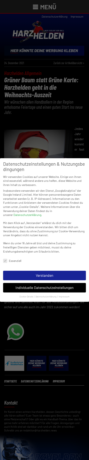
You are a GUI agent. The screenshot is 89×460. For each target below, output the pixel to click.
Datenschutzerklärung (27, 215)
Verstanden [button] (44, 275)
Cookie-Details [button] (26, 296)
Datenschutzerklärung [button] (46, 296)
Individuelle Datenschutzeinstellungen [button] (44, 287)
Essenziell (15, 260)
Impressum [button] (64, 296)
